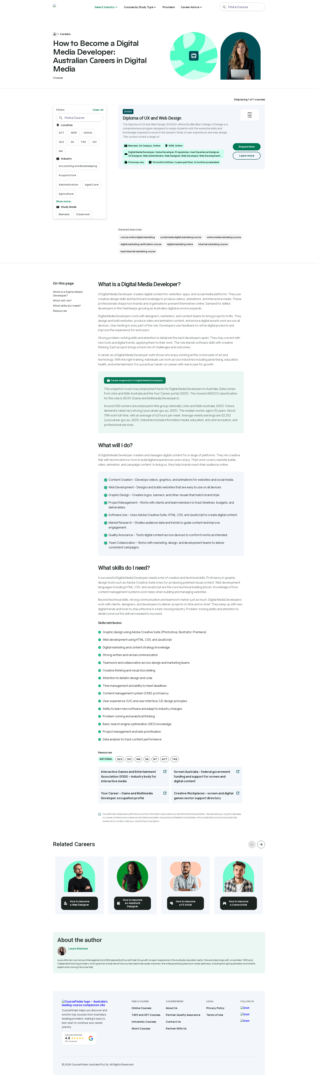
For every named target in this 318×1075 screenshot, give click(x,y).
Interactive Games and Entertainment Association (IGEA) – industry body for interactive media (128, 776)
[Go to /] (54, 34)
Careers (65, 34)
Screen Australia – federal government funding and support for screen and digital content (202, 776)
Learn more (250, 156)
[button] (106, 759)
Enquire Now (247, 146)
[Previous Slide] (252, 844)
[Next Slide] (261, 844)
